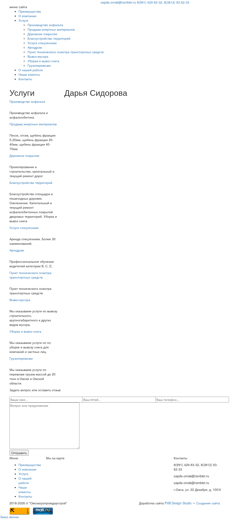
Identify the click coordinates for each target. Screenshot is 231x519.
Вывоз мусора (38, 56)
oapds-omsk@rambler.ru (118, 2)
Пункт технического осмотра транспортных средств (66, 52)
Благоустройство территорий (49, 38)
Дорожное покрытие (42, 34)
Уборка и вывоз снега (43, 61)
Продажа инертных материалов (51, 29)
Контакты (25, 79)
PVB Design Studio (178, 503)
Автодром (35, 47)
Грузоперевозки (39, 65)
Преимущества (29, 11)
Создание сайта (208, 503)
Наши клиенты (29, 74)
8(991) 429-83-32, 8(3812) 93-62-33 (163, 2)
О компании (27, 16)
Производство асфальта (45, 25)
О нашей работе (30, 70)
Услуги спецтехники (42, 43)
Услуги (23, 20)
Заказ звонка (9, 516)
